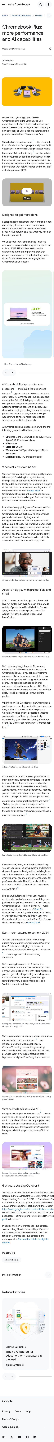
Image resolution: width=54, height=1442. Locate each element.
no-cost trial (33, 922)
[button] (50, 48)
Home (5, 15)
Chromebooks (11, 1260)
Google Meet (33, 490)
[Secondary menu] (48, 4)
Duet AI (38, 909)
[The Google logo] (7, 1401)
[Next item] (12, 372)
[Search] (40, 4)
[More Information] (48, 1275)
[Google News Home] (19, 4)
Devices (38, 15)
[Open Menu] (3, 4)
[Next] (49, 15)
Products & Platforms (21, 15)
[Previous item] (5, 372)
